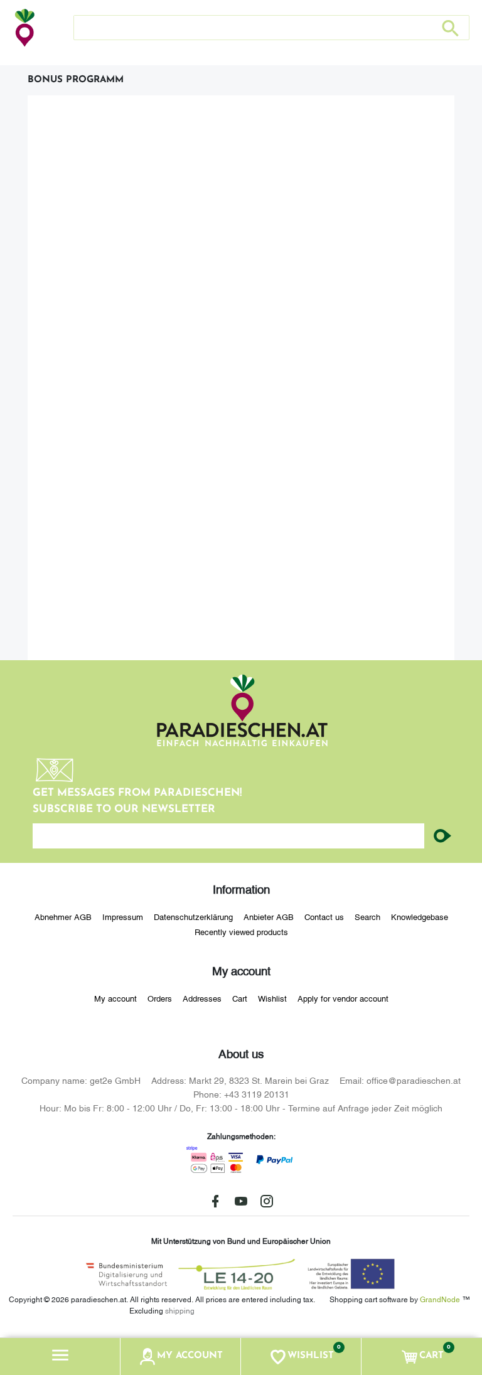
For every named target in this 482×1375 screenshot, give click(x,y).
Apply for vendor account (342, 998)
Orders (159, 998)
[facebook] (215, 1201)
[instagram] (266, 1201)
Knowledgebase (419, 916)
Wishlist (272, 998)
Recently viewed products (241, 931)
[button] (60, 1356)
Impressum (122, 916)
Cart (239, 998)
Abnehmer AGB (63, 916)
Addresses (202, 998)
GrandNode (440, 1299)
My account (115, 998)
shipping (180, 1310)
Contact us (324, 916)
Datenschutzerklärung (193, 916)
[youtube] (241, 1201)
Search (367, 916)
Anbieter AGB (269, 916)
